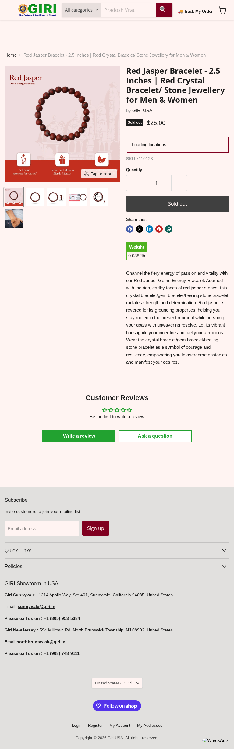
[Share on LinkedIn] (149, 229)
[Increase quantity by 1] (179, 183)
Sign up (95, 528)
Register (95, 725)
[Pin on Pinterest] (159, 229)
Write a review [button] (79, 436)
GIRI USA (142, 110)
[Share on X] (139, 229)
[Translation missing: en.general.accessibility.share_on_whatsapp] (168, 229)
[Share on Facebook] (129, 229)
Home (11, 55)
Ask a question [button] (155, 436)
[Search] (164, 10)
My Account (119, 725)
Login (76, 725)
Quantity (134, 170)
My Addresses (149, 725)
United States (114, 683)
